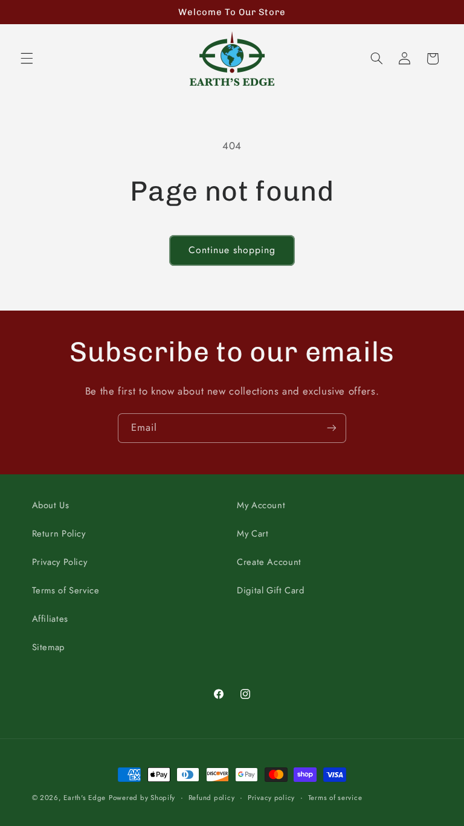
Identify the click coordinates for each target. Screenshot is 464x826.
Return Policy (59, 533)
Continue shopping (232, 250)
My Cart (252, 533)
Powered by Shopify (142, 797)
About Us (50, 505)
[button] (26, 59)
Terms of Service (66, 590)
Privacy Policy (60, 562)
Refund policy (211, 797)
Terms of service (335, 797)
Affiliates (50, 618)
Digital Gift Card (270, 590)
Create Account (269, 562)
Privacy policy (271, 797)
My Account (261, 505)
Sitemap (48, 647)
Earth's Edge (84, 797)
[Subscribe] (332, 428)
